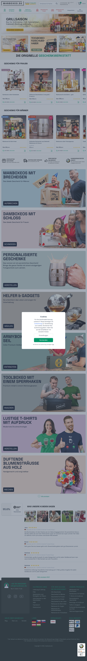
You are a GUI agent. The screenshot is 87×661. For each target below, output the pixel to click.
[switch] (81, 655)
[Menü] (84, 644)
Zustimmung (38, 323)
